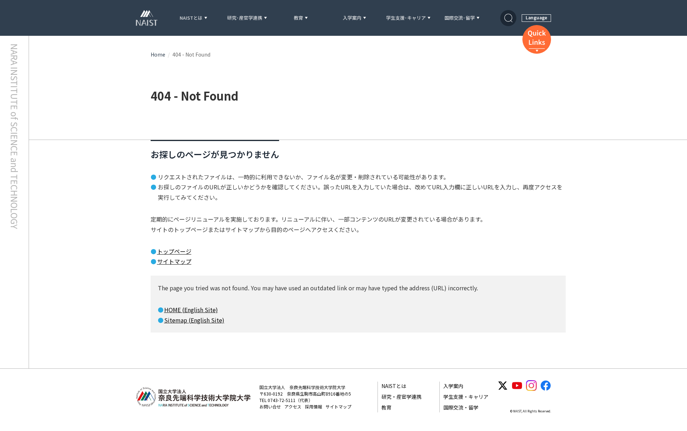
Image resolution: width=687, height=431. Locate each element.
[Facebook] (545, 385)
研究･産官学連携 (244, 18)
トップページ (174, 251)
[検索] (508, 18)
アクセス (292, 406)
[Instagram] (531, 385)
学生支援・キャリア (465, 396)
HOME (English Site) (191, 309)
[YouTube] (517, 385)
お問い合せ (270, 406)
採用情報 (313, 406)
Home (158, 54)
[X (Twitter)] (502, 385)
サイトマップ (174, 261)
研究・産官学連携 (401, 396)
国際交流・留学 (460, 407)
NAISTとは (191, 18)
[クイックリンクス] (536, 39)
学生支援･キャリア (406, 18)
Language (536, 17)
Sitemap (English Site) (194, 320)
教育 (298, 18)
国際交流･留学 (459, 18)
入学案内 (352, 18)
